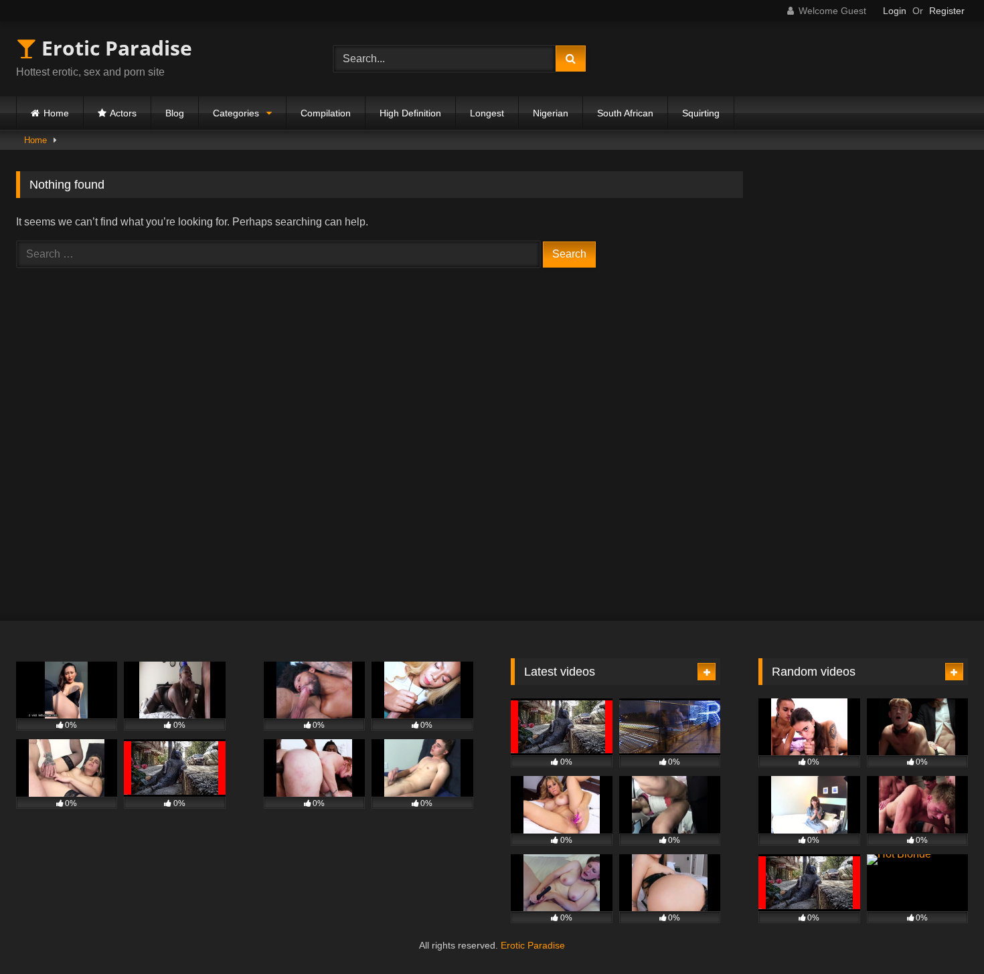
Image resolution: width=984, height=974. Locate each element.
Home (56, 113)
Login (894, 10)
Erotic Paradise (114, 48)
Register (947, 10)
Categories (236, 113)
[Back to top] (942, 934)
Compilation (326, 113)
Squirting (701, 113)
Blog (174, 113)
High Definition (410, 113)
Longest (487, 113)
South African (625, 113)
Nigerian (550, 113)
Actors (123, 113)
